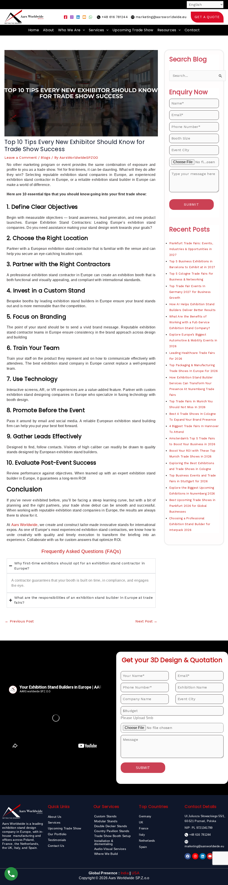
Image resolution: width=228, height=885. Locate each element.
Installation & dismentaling (103, 842)
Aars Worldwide (24, 525)
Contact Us (56, 845)
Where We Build (106, 854)
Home (33, 30)
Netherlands (147, 840)
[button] (207, 17)
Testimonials (57, 840)
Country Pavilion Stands (111, 831)
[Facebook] (65, 17)
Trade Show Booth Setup (112, 836)
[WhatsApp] (90, 17)
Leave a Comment (20, 157)
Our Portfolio (57, 834)
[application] (83, 30)
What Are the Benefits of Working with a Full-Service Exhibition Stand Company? (189, 322)
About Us (54, 816)
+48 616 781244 (115, 17)
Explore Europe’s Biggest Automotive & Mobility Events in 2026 (193, 340)
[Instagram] (72, 17)
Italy (142, 834)
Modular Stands (105, 821)
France (143, 828)
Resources (166, 30)
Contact (192, 30)
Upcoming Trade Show (132, 30)
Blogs (45, 157)
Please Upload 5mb (137, 718)
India (125, 873)
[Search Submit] (220, 75)
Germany (145, 816)
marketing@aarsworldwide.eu (161, 17)
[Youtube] (84, 17)
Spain (143, 847)
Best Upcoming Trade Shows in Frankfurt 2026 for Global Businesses (192, 505)
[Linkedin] (78, 17)
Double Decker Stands (110, 826)
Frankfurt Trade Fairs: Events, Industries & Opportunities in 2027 (191, 249)
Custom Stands (105, 816)
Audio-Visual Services (110, 849)
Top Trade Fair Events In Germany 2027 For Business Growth (190, 291)
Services (96, 30)
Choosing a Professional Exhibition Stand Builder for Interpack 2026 (189, 524)
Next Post (146, 621)
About (48, 30)
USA (135, 873)
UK (141, 822)
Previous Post (19, 621)
